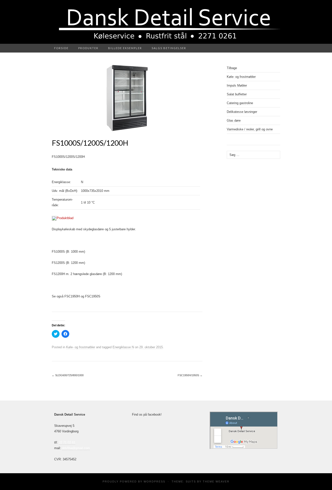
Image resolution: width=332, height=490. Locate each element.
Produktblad (65, 218)
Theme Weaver (216, 481)
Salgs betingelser (169, 48)
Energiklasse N (123, 347)
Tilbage (232, 68)
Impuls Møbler (237, 85)
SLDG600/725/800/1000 (68, 375)
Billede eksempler (125, 48)
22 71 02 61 (67, 442)
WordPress (154, 481)
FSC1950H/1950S (190, 375)
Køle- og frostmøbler (80, 347)
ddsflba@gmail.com (76, 448)
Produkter (88, 48)
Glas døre (234, 120)
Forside (61, 48)
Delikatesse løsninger (242, 112)
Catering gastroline (240, 103)
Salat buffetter (237, 94)
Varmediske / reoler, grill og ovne (250, 129)
